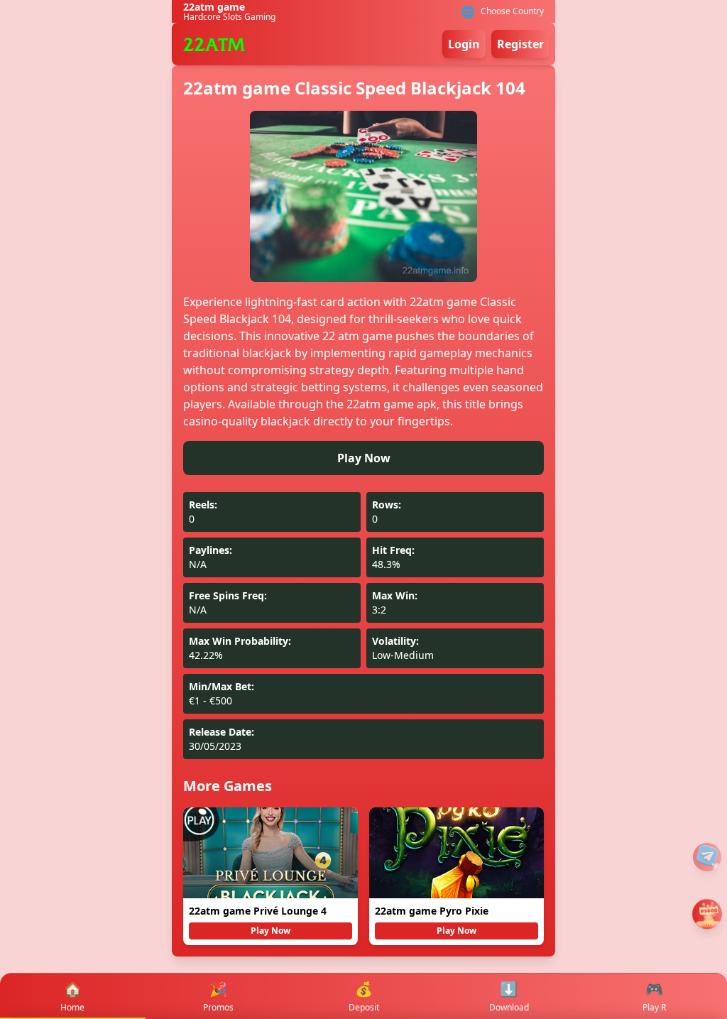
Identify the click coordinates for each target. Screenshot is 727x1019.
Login (464, 44)
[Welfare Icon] (707, 857)
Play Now (363, 458)
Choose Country (512, 11)
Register (520, 44)
